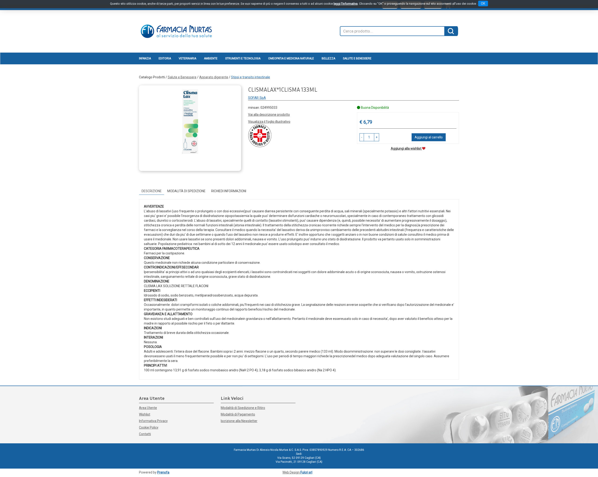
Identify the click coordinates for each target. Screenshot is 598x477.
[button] (362, 137)
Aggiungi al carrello (429, 137)
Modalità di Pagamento (238, 414)
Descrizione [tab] (152, 191)
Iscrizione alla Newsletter (239, 421)
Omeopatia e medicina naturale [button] (291, 58)
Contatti (145, 434)
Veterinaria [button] (187, 58)
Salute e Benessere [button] (357, 58)
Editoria (165, 58)
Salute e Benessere (182, 77)
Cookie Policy (148, 427)
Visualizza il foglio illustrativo (269, 121)
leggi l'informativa (346, 3)
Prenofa (163, 472)
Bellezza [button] (328, 58)
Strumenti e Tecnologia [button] (242, 58)
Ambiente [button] (210, 58)
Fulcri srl (306, 472)
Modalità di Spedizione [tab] (186, 191)
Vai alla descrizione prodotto (269, 114)
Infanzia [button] (145, 58)
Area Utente (148, 408)
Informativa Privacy (153, 421)
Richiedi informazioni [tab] (228, 191)
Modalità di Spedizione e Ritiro (243, 408)
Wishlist (144, 414)
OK (483, 3)
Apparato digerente (213, 77)
